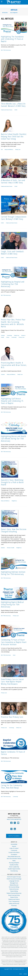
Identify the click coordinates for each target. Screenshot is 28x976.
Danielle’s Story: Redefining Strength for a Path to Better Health (12, 482)
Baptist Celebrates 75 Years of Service (13, 752)
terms (20, 974)
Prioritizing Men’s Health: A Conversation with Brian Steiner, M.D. (14, 365)
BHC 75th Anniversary (6, 50)
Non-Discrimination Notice (14, 858)
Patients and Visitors (14, 899)
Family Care (17, 149)
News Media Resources (14, 856)
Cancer (7, 337)
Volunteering (14, 871)
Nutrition (3, 547)
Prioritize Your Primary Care (12, 717)
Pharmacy (14, 905)
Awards (14, 846)
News (14, 860)
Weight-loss (14, 500)
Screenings (9, 335)
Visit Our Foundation (14, 836)
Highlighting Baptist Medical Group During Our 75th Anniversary (12, 604)
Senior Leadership (14, 867)
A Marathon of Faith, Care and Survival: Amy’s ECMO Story (13, 181)
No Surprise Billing (14, 887)
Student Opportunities (14, 869)
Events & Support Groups (14, 877)
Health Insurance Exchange (14, 879)
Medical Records (14, 885)
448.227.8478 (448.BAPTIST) (14, 819)
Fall (2, 149)
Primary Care (21, 337)
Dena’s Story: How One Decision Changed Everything (13, 530)
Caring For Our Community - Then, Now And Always (12, 786)
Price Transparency (14, 901)
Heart (14, 655)
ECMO (16, 109)
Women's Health (10, 547)
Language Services (14, 881)
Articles (14, 10)
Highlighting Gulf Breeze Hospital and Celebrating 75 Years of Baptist (12, 401)
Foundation (14, 854)
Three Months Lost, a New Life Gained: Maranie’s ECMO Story (13, 104)
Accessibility (14, 844)
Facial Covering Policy (14, 895)
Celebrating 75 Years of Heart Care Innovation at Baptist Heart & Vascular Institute (13, 642)
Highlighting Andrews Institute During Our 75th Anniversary (13, 573)
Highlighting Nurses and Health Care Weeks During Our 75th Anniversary (13, 438)
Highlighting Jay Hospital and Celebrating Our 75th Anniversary (12, 284)
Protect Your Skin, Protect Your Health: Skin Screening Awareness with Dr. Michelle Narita (13, 323)
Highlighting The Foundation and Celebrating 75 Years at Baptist (12, 39)
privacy (25, 974)
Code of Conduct (14, 848)
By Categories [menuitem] (13, 12)
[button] (1, 1)
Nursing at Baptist (14, 862)
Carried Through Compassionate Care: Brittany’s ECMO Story (13, 217)
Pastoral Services (14, 889)
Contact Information (14, 852)
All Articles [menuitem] (5, 12)
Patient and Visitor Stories (6, 109)
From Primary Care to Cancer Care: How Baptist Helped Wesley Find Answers (12, 681)
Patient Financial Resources (14, 893)
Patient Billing (14, 891)
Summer (3, 335)
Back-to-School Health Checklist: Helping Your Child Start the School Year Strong (14, 136)
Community (13, 337)
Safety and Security (14, 903)
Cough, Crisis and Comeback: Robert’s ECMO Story (12, 252)
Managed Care (14, 883)
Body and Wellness (9, 149)
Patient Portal (14, 897)
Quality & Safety (14, 865)
